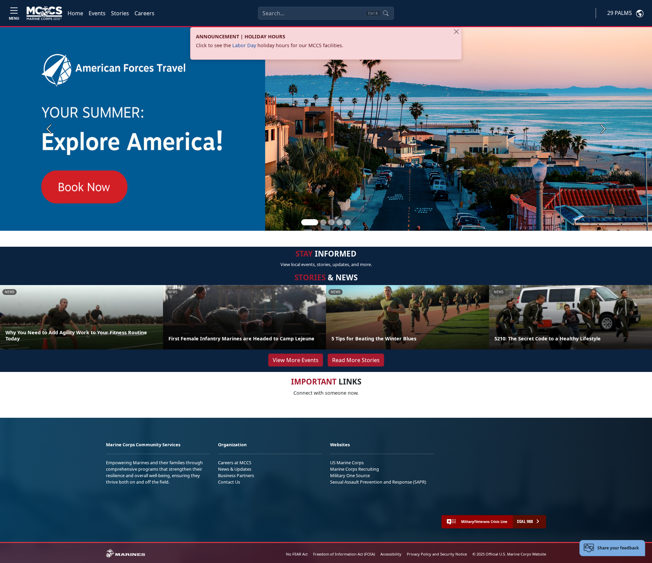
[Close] (456, 31)
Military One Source (350, 475)
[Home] (44, 13)
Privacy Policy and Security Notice (437, 554)
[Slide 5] (348, 222)
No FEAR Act (297, 554)
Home (75, 13)
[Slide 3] (331, 222)
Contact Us (229, 482)
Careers (144, 13)
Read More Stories (356, 360)
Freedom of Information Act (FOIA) (344, 554)
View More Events (296, 360)
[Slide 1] (309, 222)
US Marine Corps (347, 462)
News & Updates (234, 469)
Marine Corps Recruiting (354, 469)
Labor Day (244, 45)
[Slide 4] (340, 222)
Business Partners (236, 475)
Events (97, 13)
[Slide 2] (323, 222)
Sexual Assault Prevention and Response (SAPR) (378, 482)
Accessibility (390, 554)
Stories (120, 13)
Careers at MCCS (234, 462)
